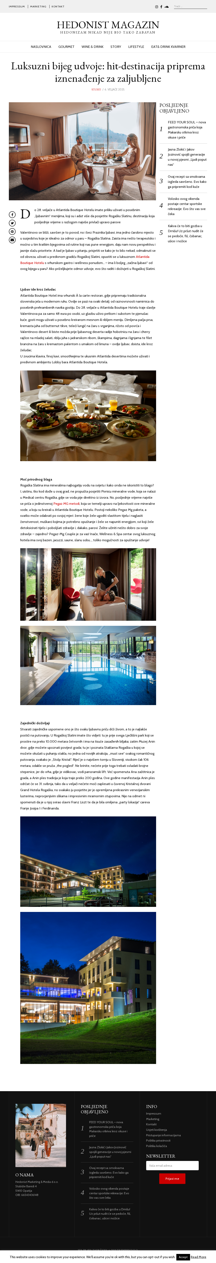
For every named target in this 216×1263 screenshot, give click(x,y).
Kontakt (58, 6)
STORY (116, 47)
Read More (198, 1257)
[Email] (12, 240)
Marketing (38, 6)
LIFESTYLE (136, 47)
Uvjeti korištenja (156, 1130)
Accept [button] (183, 1257)
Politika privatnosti (158, 1140)
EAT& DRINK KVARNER (168, 47)
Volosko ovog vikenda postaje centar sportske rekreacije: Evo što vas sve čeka (109, 1193)
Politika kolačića (156, 1146)
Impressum (17, 6)
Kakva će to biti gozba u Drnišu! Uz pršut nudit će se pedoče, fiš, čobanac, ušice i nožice (110, 1213)
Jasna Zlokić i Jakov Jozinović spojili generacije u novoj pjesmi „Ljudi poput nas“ (110, 1151)
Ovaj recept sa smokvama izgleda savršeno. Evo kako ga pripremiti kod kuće (187, 182)
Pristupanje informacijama (163, 1135)
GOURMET (66, 47)
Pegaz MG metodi (66, 504)
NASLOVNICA (41, 47)
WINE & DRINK (92, 47)
